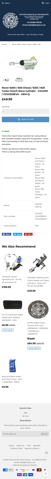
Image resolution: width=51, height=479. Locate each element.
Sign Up (44, 434)
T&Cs (29, 445)
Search (11, 445)
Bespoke (36, 445)
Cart (47, 3)
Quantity (6, 107)
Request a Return (32, 448)
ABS (25, 413)
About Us (20, 445)
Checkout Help (16, 448)
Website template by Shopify (25, 465)
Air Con (25, 416)
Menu (7, 3)
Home (4, 44)
